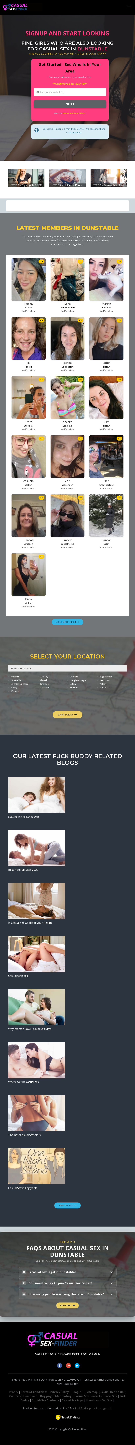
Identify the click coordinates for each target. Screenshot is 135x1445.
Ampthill (15, 676)
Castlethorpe (67, 543)
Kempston (105, 680)
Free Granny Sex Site (99, 1400)
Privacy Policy (59, 1392)
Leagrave (67, 425)
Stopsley (28, 425)
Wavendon (67, 484)
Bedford (106, 307)
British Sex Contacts (45, 1400)
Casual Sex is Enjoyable (22, 1188)
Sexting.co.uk (103, 1408)
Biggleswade (106, 676)
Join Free (65, 1305)
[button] (67, 1272)
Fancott (28, 366)
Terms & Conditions (34, 1392)
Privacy (13, 1392)
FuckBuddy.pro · (85, 1408)
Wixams (104, 687)
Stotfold (74, 687)
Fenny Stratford (68, 307)
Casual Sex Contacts (88, 1396)
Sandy (14, 687)
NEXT (70, 104)
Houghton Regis (78, 680)
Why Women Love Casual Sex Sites (30, 1029)
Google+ (77, 1392)
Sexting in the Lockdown (23, 816)
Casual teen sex (18, 976)
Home (14, 668)
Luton (106, 543)
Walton (28, 484)
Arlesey (44, 676)
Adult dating (63, 1396)
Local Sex (111, 1396)
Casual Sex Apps (72, 1400)
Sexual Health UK (112, 1392)
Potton (103, 683)
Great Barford (106, 484)
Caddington (67, 366)
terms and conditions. (74, 113)
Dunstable (25, 668)
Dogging (46, 1396)
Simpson (28, 543)
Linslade (44, 683)
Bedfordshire (28, 311)
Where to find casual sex (23, 1082)
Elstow (28, 307)
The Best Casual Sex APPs (24, 1135)
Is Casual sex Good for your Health (30, 923)
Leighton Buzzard (19, 683)
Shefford (45, 687)
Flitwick (43, 680)
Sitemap (92, 1392)
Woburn (15, 691)
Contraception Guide (23, 1396)
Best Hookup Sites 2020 (23, 870)
